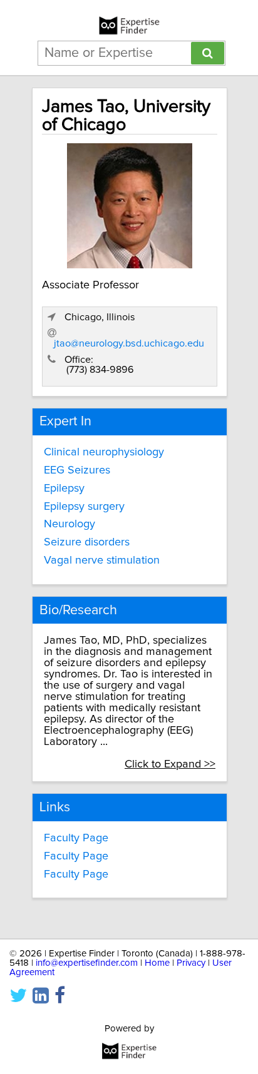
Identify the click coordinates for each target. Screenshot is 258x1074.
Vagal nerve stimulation (102, 560)
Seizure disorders (87, 542)
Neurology (69, 524)
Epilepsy (64, 488)
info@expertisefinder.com (87, 963)
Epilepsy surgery (84, 506)
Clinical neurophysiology (104, 452)
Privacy (191, 963)
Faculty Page (76, 838)
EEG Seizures (77, 470)
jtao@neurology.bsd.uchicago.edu (129, 343)
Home (157, 963)
